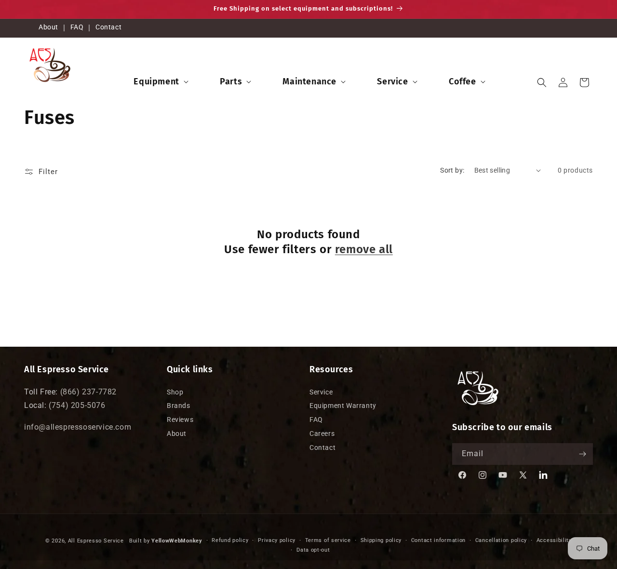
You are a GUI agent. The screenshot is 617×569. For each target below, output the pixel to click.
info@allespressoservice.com (77, 427)
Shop (175, 392)
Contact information (438, 540)
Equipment (156, 81)
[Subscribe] (582, 454)
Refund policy (230, 540)
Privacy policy (276, 540)
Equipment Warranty (342, 406)
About (48, 27)
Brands (178, 406)
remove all (364, 249)
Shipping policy (381, 540)
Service (392, 81)
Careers (322, 433)
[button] (160, 81)
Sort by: (452, 170)
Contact (108, 27)
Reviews (180, 419)
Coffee (462, 81)
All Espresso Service (96, 541)
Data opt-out (313, 550)
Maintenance (309, 81)
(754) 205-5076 (77, 405)
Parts (231, 81)
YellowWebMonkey (176, 541)
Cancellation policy (501, 540)
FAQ (77, 27)
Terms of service (328, 540)
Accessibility (554, 540)
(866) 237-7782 (88, 391)
